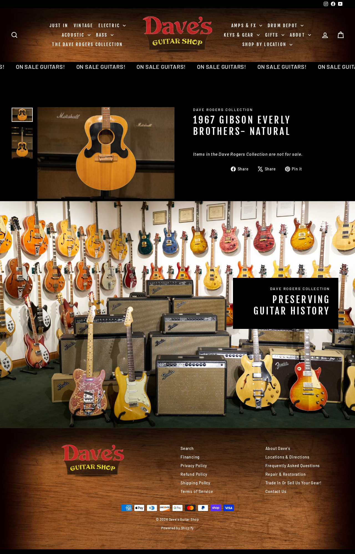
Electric (109, 25)
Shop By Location (265, 44)
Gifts (272, 35)
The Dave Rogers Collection (87, 44)
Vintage (83, 25)
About (298, 35)
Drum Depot (283, 25)
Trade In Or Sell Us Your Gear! (293, 482)
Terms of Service (197, 491)
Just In (59, 25)
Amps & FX (244, 25)
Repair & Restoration (285, 474)
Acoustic (74, 35)
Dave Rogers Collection (223, 109)
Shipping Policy (196, 482)
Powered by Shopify (177, 528)
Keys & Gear (239, 35)
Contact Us (275, 491)
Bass (102, 35)
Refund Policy (194, 474)
